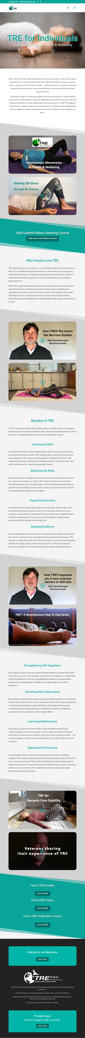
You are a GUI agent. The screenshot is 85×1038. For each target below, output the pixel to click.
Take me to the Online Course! (42, 238)
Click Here (42, 893)
